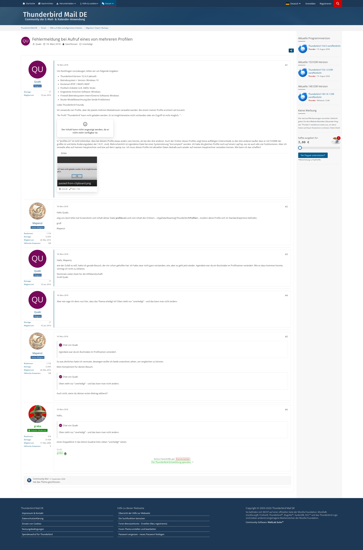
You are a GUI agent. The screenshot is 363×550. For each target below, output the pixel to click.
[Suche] (338, 3)
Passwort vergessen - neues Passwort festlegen (141, 534)
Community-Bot (40, 478)
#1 (286, 65)
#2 (286, 206)
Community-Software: (264, 522)
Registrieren (325, 3)
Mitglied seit (29, 95)
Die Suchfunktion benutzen (132, 518)
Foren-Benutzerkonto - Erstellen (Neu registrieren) (143, 523)
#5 (286, 336)
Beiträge (27, 92)
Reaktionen (28, 233)
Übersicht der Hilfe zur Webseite (134, 513)
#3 (286, 254)
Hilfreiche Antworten (32, 243)
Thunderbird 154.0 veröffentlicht (324, 45)
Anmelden (310, 3)
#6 (286, 409)
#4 (286, 295)
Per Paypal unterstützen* (313, 155)
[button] (293, 3)
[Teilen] (291, 51)
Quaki (38, 44)
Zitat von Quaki (70, 344)
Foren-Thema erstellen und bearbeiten (137, 529)
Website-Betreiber (317, 121)
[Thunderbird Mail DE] (181, 16)
